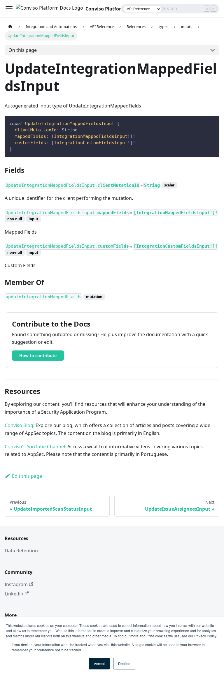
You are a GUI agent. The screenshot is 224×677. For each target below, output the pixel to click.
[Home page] (10, 26)
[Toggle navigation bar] (9, 8)
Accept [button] (99, 663)
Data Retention (21, 550)
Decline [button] (124, 663)
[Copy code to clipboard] (212, 123)
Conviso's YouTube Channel (35, 446)
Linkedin (14, 593)
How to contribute (38, 355)
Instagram (16, 584)
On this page (22, 50)
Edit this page (27, 476)
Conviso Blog (19, 425)
